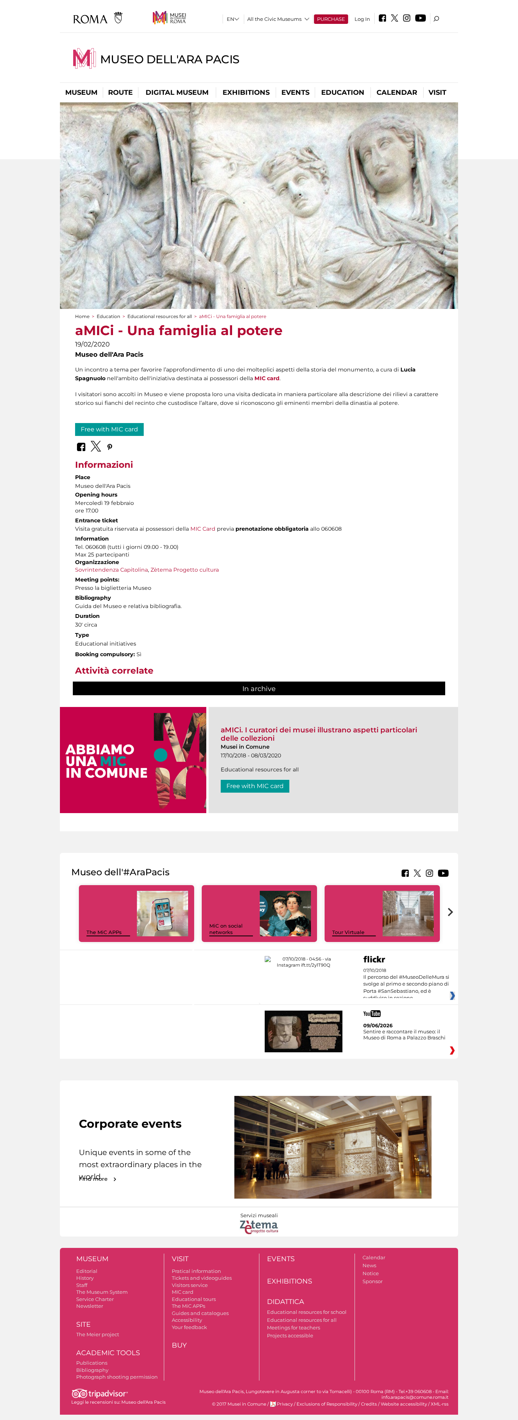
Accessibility (187, 1320)
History (85, 1278)
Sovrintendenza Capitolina (111, 569)
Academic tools (108, 1352)
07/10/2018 (406, 984)
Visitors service (190, 1285)
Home (82, 316)
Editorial (86, 1271)
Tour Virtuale (348, 932)
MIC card (182, 1292)
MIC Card (202, 528)
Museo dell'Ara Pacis (170, 59)
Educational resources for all (159, 316)
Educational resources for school (307, 1312)
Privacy (285, 1404)
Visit (437, 92)
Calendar (397, 92)
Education (342, 92)
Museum (81, 92)
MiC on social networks (226, 929)
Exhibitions (246, 92)
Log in (362, 19)
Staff (81, 1285)
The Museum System (102, 1292)
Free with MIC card (109, 429)
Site (83, 1324)
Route (120, 92)
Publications (91, 1363)
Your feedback (189, 1327)
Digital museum (177, 92)
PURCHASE (331, 19)
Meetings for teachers (293, 1327)
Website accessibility (404, 1404)
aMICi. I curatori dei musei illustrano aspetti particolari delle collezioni (319, 734)
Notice (371, 1273)
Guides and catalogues (200, 1313)
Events (295, 92)
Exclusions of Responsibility (327, 1404)
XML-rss (440, 1404)
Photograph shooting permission (117, 1377)
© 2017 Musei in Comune (239, 1404)
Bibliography (92, 1370)
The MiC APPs (104, 932)
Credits (369, 1404)
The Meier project (97, 1334)
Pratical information (196, 1271)
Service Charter (95, 1299)
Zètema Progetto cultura (185, 569)
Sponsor (373, 1281)
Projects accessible (290, 1335)
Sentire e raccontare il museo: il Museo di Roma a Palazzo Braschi (404, 1034)
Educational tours (194, 1299)
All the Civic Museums (274, 19)
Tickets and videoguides (202, 1278)
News (369, 1265)
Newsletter (89, 1306)
